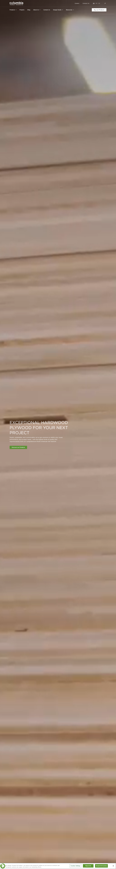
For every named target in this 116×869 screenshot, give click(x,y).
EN (93, 3)
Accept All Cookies (101, 865)
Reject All (88, 865)
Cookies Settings (75, 865)
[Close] (113, 866)
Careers (77, 3)
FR (96, 3)
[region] (58, 866)
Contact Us (86, 3)
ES (99, 3)
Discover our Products (18, 447)
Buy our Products (99, 10)
